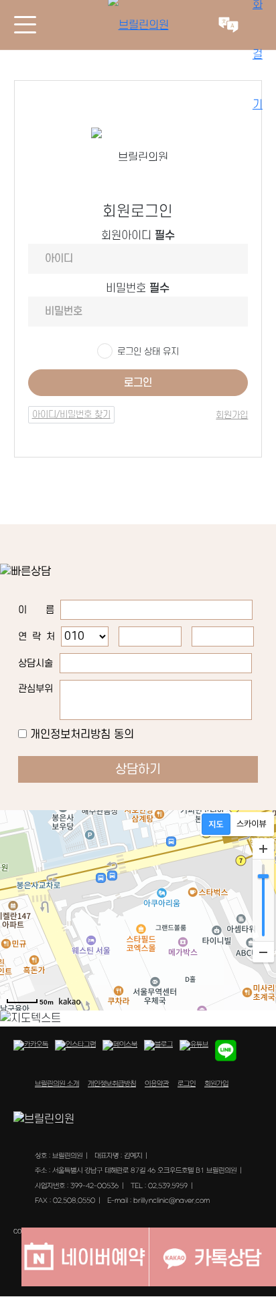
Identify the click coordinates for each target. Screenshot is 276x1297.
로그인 (138, 383)
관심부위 (35, 689)
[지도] (216, 824)
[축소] (263, 951)
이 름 (36, 610)
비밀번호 (137, 289)
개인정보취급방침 (112, 1084)
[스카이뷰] (251, 824)
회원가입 (232, 415)
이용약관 (157, 1084)
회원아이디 (138, 236)
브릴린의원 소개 (57, 1084)
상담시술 (35, 663)
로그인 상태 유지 (148, 352)
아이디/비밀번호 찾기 (71, 414)
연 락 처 (36, 636)
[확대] (263, 849)
